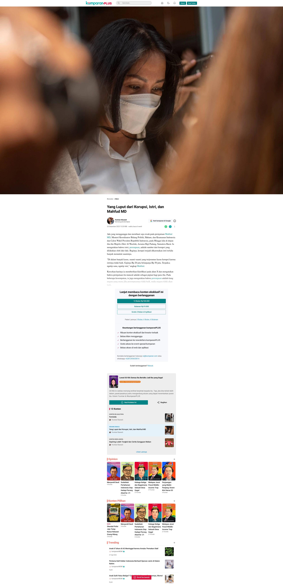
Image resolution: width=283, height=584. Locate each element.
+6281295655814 (132, 358)
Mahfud (140, 266)
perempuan (135, 247)
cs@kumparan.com (150, 356)
